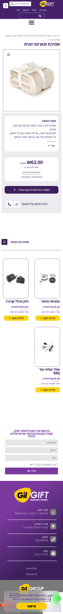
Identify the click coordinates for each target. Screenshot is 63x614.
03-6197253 (41, 552)
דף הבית (56, 35)
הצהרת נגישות (31, 568)
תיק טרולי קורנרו (17, 301)
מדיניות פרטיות (31, 574)
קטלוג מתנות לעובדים (34, 35)
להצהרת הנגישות (33, 599)
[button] (8, 55)
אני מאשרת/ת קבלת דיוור (42, 464)
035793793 (41, 540)
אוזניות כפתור (50, 301)
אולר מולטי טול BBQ (49, 371)
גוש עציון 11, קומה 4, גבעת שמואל (31, 511)
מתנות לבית (18, 35)
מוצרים (48, 35)
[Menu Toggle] (31, 22)
